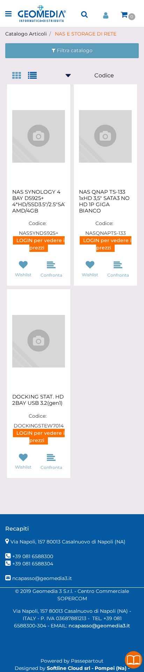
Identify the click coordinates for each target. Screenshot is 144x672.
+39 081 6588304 (32, 564)
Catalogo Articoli (26, 34)
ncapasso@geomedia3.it (42, 578)
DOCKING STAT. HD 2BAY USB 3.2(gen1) (38, 400)
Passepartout (87, 661)
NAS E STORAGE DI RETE (85, 34)
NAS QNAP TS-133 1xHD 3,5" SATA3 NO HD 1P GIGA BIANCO (104, 201)
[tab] (20, 76)
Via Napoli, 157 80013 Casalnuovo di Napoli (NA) (67, 542)
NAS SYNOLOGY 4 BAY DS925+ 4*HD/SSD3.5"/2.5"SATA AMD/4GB (38, 201)
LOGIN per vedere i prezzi (40, 244)
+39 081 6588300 (32, 556)
